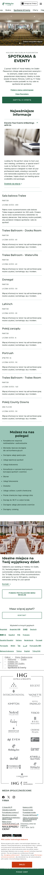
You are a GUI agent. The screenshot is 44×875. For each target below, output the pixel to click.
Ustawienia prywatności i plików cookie (11, 818)
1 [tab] (20, 43)
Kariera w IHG (27, 807)
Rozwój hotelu (28, 810)
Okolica (8, 10)
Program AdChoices (30, 815)
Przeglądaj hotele (29, 812)
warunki (26, 851)
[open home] (1, 662)
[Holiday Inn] (8, 4)
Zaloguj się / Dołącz (30, 3)
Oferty (35, 10)
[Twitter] (9, 797)
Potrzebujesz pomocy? (10, 812)
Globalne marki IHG (9, 810)
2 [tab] (21, 43)
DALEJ (22, 865)
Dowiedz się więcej (12, 184)
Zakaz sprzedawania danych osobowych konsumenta (30, 819)
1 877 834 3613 (27, 827)
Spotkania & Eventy (22, 10)
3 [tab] (23, 43)
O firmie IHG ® (7, 807)
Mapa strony (6, 821)
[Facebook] (3, 797)
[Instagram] (14, 797)
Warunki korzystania (9, 815)
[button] (41, 3)
